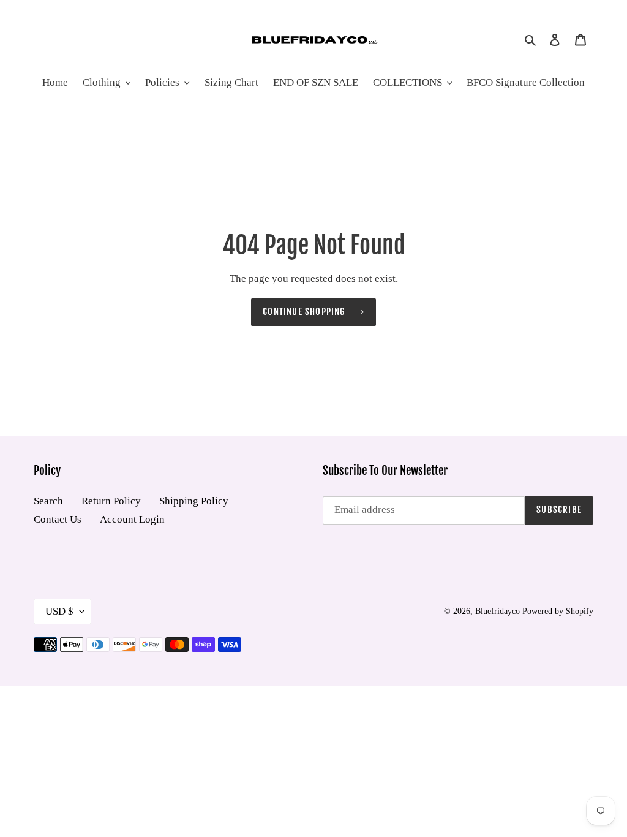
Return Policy (111, 501)
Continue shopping (304, 311)
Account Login (132, 519)
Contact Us (57, 519)
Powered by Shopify (557, 611)
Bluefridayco (497, 611)
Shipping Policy (193, 501)
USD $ (59, 611)
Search (48, 501)
